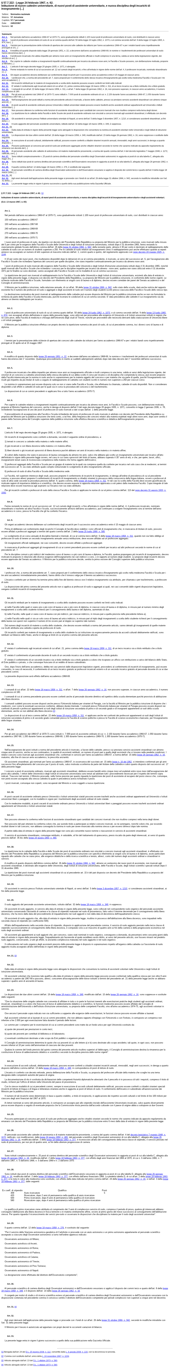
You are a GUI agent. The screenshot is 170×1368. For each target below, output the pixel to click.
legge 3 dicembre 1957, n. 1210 (112, 888)
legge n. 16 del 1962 (122, 761)
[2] (54, 711)
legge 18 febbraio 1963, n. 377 (61, 1139)
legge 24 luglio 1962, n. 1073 (96, 312)
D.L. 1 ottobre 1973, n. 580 (45, 1360)
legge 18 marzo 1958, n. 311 (92, 481)
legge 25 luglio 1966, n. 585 (91, 531)
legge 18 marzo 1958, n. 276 (50, 1227)
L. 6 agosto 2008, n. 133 (77, 1352)
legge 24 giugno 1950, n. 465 (42, 838)
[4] (15, 1307)
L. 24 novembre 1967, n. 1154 (55, 1356)
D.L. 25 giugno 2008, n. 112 (38, 1352)
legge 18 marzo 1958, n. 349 (94, 904)
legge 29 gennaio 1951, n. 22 (52, 356)
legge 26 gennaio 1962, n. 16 (92, 689)
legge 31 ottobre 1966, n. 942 (77, 247)
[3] (15, 956)
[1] (42, 193)
